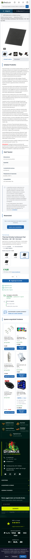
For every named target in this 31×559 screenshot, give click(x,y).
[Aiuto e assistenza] (14, 2)
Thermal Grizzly (5, 235)
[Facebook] (20, 474)
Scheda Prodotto (8, 59)
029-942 (5, 340)
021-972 (5, 368)
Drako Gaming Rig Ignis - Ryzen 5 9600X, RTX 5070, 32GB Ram (21, 393)
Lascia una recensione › (15, 227)
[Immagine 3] (15, 54)
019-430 (5, 395)
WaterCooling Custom (6, 17)
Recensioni (17, 59)
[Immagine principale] (4, 54)
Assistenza (5, 484)
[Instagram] (10, 474)
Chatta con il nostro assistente (15, 313)
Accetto (23, 556)
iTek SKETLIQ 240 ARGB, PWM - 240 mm (21, 338)
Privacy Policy (11, 516)
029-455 (18, 340)
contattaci (14, 210)
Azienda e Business (7, 494)
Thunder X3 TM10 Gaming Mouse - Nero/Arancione (8, 393)
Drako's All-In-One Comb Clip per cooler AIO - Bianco (9, 338)
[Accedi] (23, 2)
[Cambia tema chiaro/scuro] (19, 2)
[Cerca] (27, 6)
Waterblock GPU (18, 17)
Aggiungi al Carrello (9, 348)
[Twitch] (15, 474)
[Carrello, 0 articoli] (27, 2)
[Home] (2, 15)
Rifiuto (7, 556)
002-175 (18, 367)
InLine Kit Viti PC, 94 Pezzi (21, 365)
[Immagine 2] (10, 54)
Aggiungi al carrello (16, 280)
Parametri (14, 556)
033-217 (18, 395)
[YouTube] (5, 474)
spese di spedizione (16, 272)
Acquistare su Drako (8, 489)
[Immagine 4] (21, 54)
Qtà (13, 276)
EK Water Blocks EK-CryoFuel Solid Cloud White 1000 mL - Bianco (9, 366)
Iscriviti (15, 513)
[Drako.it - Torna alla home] (6, 2)
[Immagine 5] (26, 54)
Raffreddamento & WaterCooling (11, 15)
